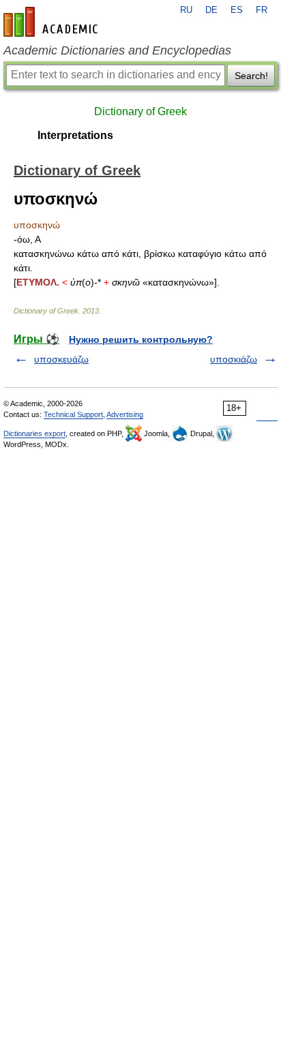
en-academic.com (52, 22)
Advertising (124, 414)
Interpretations (75, 135)
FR (261, 10)
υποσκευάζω (61, 359)
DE (211, 10)
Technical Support (73, 414)
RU (186, 10)
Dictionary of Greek (140, 111)
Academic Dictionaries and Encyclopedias (117, 50)
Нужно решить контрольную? (141, 339)
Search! (251, 75)
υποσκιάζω (233, 359)
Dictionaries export (34, 433)
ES (237, 10)
